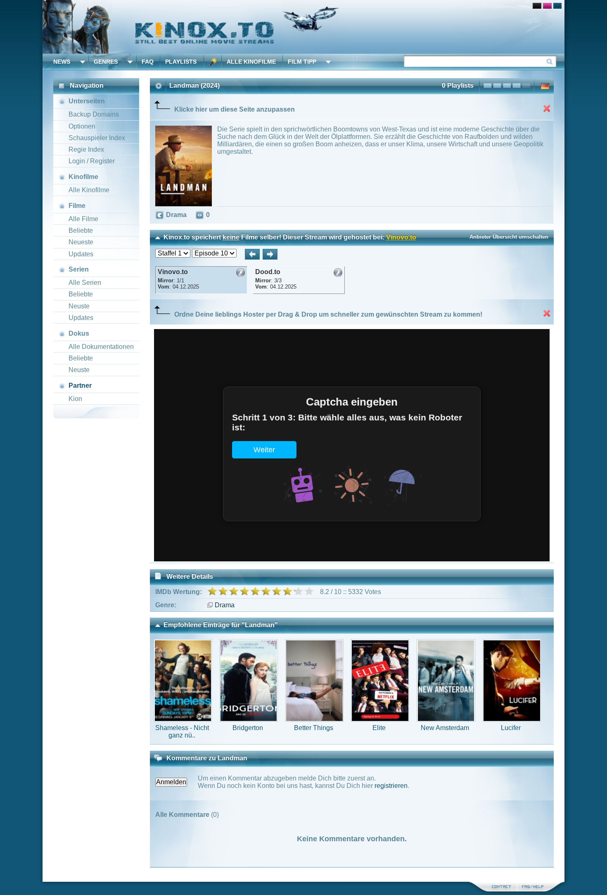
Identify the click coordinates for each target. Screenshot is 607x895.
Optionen (82, 126)
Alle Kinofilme (251, 61)
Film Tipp (302, 61)
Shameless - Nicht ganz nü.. (182, 731)
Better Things (313, 727)
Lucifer (511, 727)
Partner (80, 385)
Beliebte (81, 230)
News (61, 61)
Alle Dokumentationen (101, 346)
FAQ (148, 61)
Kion (75, 398)
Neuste (79, 306)
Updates (81, 254)
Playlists (181, 61)
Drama (225, 605)
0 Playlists (458, 85)
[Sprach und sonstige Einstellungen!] (212, 62)
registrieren (391, 785)
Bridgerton (247, 727)
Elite (379, 727)
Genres (106, 61)
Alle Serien (85, 282)
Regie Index (86, 149)
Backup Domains (94, 114)
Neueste (81, 242)
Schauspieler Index (97, 137)
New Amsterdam (445, 727)
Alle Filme (83, 218)
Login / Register (92, 161)
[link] (303, 27)
